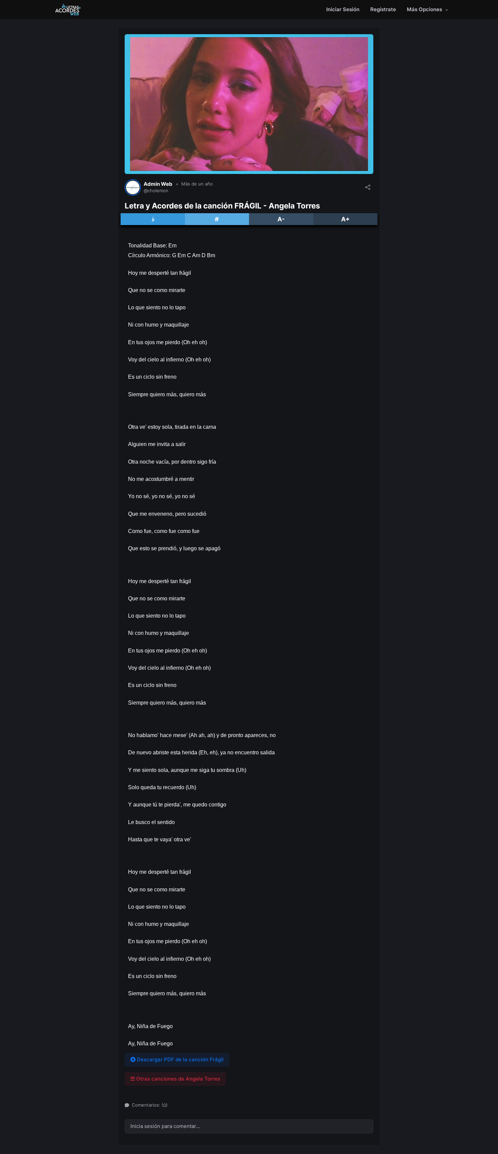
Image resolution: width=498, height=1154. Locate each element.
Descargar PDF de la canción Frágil (180, 1059)
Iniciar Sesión (342, 9)
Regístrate (383, 9)
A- (281, 219)
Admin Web (158, 184)
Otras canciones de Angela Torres (177, 1078)
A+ (345, 219)
